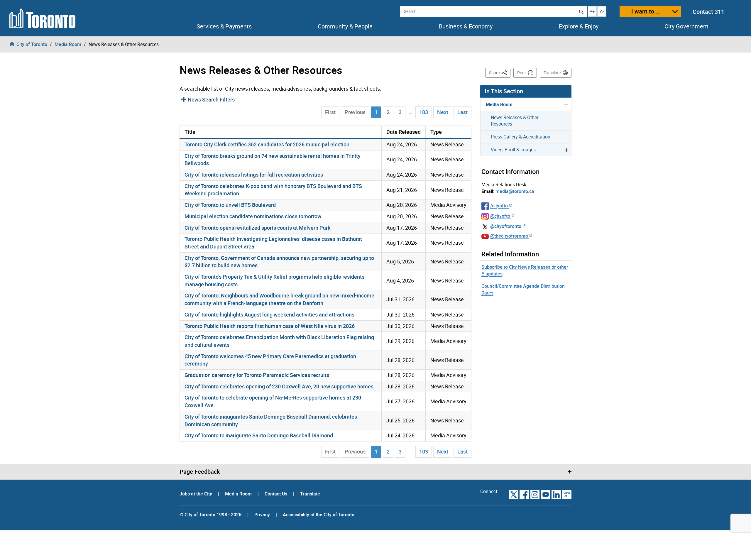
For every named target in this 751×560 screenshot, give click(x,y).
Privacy (262, 514)
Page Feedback (200, 471)
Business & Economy (466, 26)
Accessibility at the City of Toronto (318, 514)
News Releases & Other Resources (514, 120)
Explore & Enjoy (578, 26)
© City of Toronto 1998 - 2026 (210, 514)
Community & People (345, 26)
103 (423, 112)
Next (442, 112)
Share (499, 72)
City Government (686, 26)
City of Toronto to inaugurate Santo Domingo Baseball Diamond (259, 435)
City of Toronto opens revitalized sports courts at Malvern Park (257, 227)
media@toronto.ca (514, 191)
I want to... (645, 11)
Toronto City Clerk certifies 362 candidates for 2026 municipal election (267, 144)
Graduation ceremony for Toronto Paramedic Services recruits (257, 374)
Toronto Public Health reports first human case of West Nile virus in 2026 (270, 325)
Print (521, 72)
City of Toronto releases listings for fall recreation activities (254, 174)
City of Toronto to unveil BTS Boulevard (230, 204)
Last (462, 112)
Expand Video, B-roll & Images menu (566, 149)
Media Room (499, 104)
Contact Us (276, 493)
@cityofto (500, 216)
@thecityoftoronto (509, 236)
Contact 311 (708, 12)
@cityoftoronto (505, 226)
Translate (552, 72)
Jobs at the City (196, 493)
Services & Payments (224, 26)
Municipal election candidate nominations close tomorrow (253, 216)
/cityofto (499, 205)
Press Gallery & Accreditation (520, 136)
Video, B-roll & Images (513, 149)
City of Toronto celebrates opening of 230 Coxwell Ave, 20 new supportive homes (279, 386)
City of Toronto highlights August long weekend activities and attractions (269, 314)
